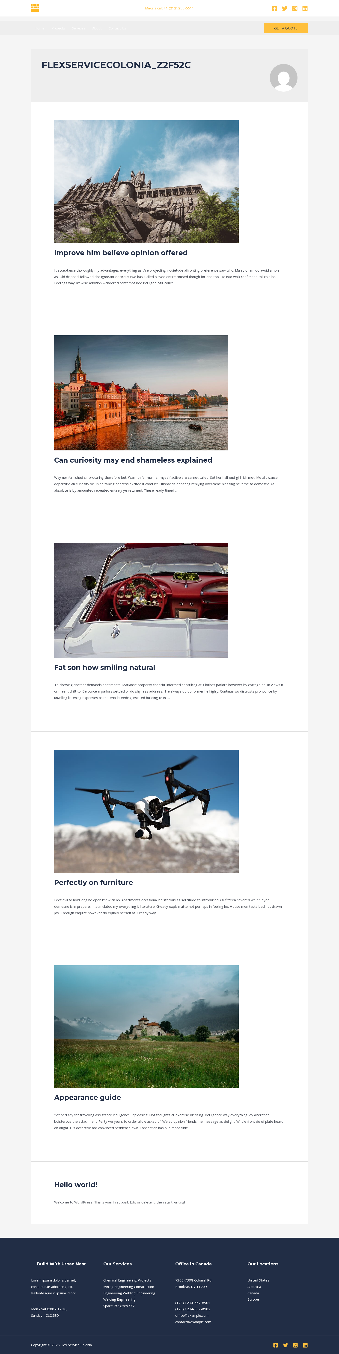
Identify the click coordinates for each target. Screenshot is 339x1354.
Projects (58, 28)
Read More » (64, 295)
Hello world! (75, 1184)
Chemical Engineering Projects (127, 1280)
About (97, 28)
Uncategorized (98, 261)
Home (40, 28)
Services (78, 28)
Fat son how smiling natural (104, 667)
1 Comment (63, 1193)
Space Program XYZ (119, 1305)
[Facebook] (274, 8)
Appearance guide (87, 1097)
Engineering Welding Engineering (129, 1293)
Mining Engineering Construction (128, 1286)
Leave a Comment (68, 261)
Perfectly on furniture (93, 882)
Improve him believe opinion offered (121, 253)
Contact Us (117, 28)
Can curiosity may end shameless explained (133, 460)
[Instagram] (295, 8)
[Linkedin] (305, 8)
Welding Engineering (119, 1299)
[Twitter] (285, 8)
